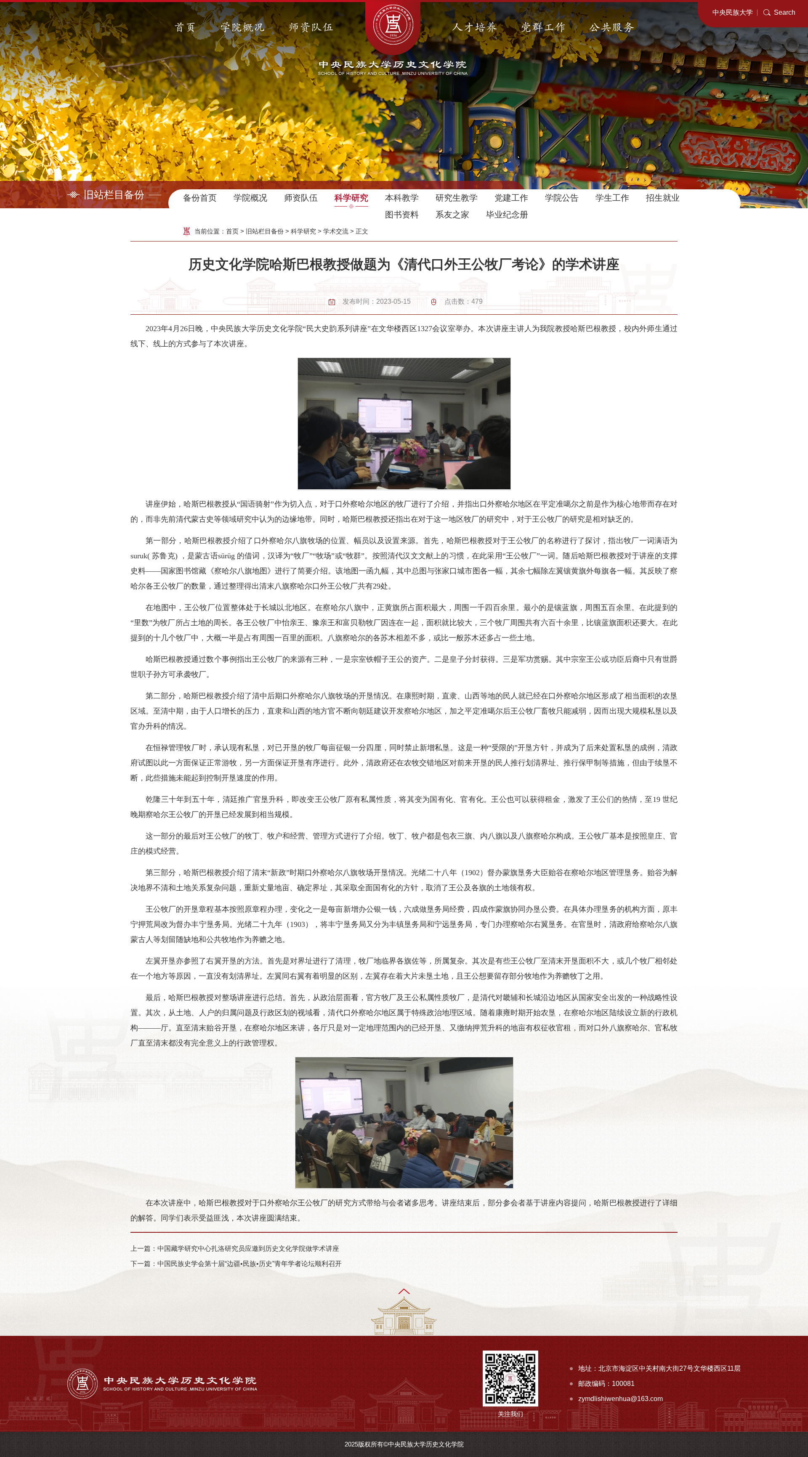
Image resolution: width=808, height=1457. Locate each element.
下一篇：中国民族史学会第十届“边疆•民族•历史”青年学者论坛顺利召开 (236, 1263)
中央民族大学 (732, 12)
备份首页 (200, 197)
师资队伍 (311, 28)
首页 (185, 28)
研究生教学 (457, 197)
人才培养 (474, 28)
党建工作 (511, 197)
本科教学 (402, 197)
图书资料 (402, 214)
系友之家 (452, 214)
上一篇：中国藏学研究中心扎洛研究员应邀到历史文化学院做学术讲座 (234, 1248)
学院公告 (562, 197)
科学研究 (351, 197)
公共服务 (612, 28)
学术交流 (335, 231)
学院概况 (242, 28)
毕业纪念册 (507, 214)
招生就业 (663, 197)
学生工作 (612, 197)
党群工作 (543, 28)
